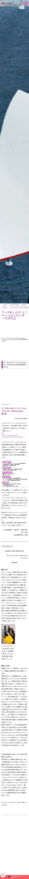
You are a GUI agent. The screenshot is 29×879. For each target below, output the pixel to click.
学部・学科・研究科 (14, 304)
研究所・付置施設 (24, 307)
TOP (2, 338)
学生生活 (24, 304)
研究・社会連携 (14, 307)
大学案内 (5, 304)
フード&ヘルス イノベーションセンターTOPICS (15, 338)
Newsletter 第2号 (8, 802)
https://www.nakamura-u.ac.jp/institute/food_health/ (12, 436)
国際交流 (5, 307)
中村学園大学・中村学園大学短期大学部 (10, 3)
